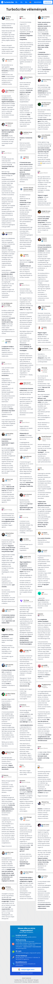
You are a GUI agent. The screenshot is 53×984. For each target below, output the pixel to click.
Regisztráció (47, 2)
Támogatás (36, 980)
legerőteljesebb (37, 946)
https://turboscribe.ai (7, 27)
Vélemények (30, 980)
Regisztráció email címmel (26, 973)
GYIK (22, 2)
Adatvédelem (36, 982)
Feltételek (30, 982)
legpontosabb (27, 946)
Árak (16, 2)
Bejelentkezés (37, 2)
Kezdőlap (17, 980)
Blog (26, 2)
